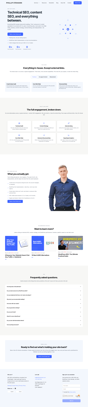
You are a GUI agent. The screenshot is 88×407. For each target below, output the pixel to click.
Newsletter (51, 2)
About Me (63, 2)
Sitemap (9, 385)
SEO (6, 259)
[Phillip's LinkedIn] (15, 388)
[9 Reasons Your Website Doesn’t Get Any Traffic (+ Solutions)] (17, 243)
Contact (69, 2)
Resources (44, 2)
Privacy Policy (22, 385)
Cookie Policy (15, 385)
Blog (57, 2)
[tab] (34, 77)
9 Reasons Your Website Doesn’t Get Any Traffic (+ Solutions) (17, 256)
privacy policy (72, 392)
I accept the (70, 392)
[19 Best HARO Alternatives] (44, 243)
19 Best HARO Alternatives (40, 255)
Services (36, 2)
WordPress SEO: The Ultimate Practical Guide (68, 255)
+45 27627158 (38, 379)
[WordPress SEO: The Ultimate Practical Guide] (70, 243)
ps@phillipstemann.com (40, 377)
